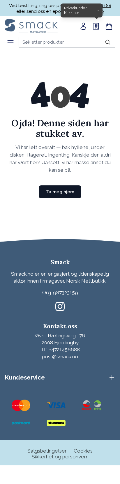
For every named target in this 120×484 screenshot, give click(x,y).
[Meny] (10, 42)
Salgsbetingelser (47, 451)
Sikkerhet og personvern (60, 457)
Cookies (83, 451)
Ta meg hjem (60, 191)
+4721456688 (64, 349)
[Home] (31, 26)
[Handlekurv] (109, 26)
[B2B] (96, 26)
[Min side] (83, 26)
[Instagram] (60, 306)
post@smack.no (60, 356)
